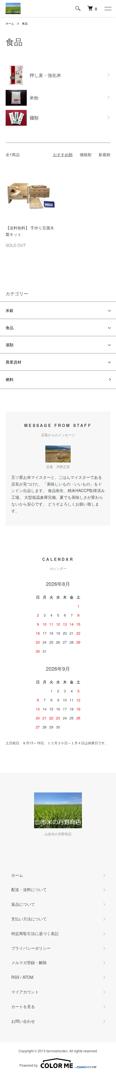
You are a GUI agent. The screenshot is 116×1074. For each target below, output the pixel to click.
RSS (15, 977)
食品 (25, 23)
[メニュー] (107, 8)
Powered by (28, 1065)
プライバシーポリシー (31, 948)
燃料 (10, 379)
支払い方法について (29, 919)
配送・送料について (29, 889)
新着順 (104, 154)
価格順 (86, 154)
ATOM (28, 977)
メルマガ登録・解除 (29, 962)
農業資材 (13, 362)
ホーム (10, 23)
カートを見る (23, 1006)
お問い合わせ (23, 1021)
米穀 (10, 310)
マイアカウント (25, 992)
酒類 (10, 344)
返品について (23, 904)
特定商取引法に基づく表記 (35, 933)
